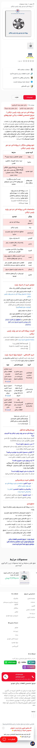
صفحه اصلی (31, 599)
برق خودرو (15, 643)
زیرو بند (15, 631)
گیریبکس (15, 646)
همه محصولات (23, 4)
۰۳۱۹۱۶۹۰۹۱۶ (19, 675)
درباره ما (32, 614)
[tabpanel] (18, 29)
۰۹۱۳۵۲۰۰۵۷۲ (20, 677)
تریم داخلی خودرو (12, 639)
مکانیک (15, 599)
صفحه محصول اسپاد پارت (26, 340)
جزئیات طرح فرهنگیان (23, 307)
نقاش (16, 612)
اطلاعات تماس (30, 610)
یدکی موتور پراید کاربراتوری (19, 105)
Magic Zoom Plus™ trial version (12, 10)
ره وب (13, 724)
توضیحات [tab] (30, 97)
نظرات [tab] (16, 97)
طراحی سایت (29, 724)
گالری (33, 606)
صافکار (16, 608)
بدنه (16, 635)
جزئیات (8, 381)
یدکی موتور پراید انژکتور (26, 108)
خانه (30, 4)
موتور (16, 628)
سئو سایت (20, 724)
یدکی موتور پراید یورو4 (11, 108)
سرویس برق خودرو (12, 616)
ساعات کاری (31, 617)
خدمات (33, 602)
